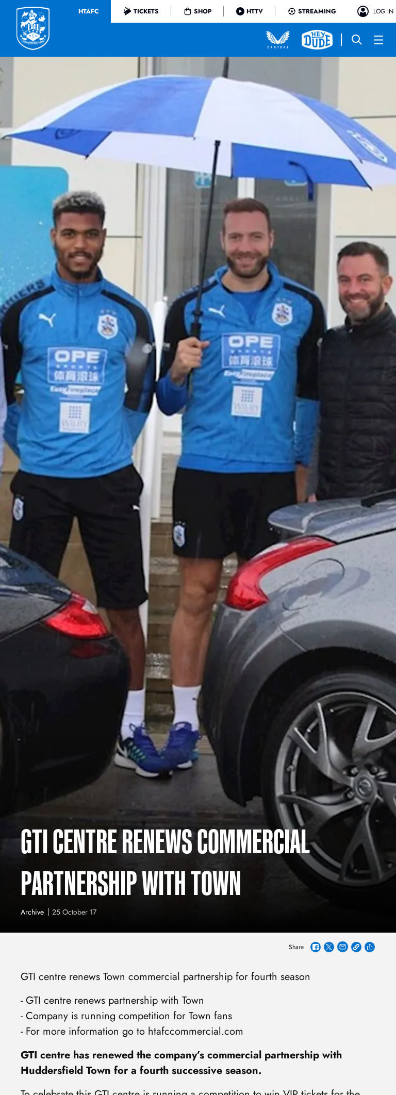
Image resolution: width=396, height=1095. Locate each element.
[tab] (88, 11)
